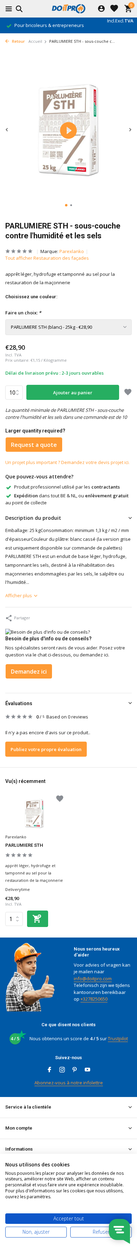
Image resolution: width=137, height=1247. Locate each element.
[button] (66, 205)
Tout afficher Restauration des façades (47, 258)
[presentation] (7, 130)
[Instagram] (62, 1070)
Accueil (35, 41)
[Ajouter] (37, 919)
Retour (18, 41)
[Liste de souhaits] (114, 9)
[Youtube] (87, 1070)
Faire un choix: (23, 312)
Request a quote (34, 445)
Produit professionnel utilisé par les (67, 487)
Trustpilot (118, 1038)
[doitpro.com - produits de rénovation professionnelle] (68, 9)
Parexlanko (71, 251)
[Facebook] (49, 1070)
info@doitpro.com (93, 978)
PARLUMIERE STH (24, 845)
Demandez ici (29, 671)
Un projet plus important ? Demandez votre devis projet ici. (67, 462)
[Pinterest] (75, 1070)
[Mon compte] (101, 9)
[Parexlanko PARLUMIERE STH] (34, 814)
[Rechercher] (18, 8)
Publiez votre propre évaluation (46, 749)
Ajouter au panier (72, 392)
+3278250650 (93, 999)
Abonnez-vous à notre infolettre (68, 1082)
